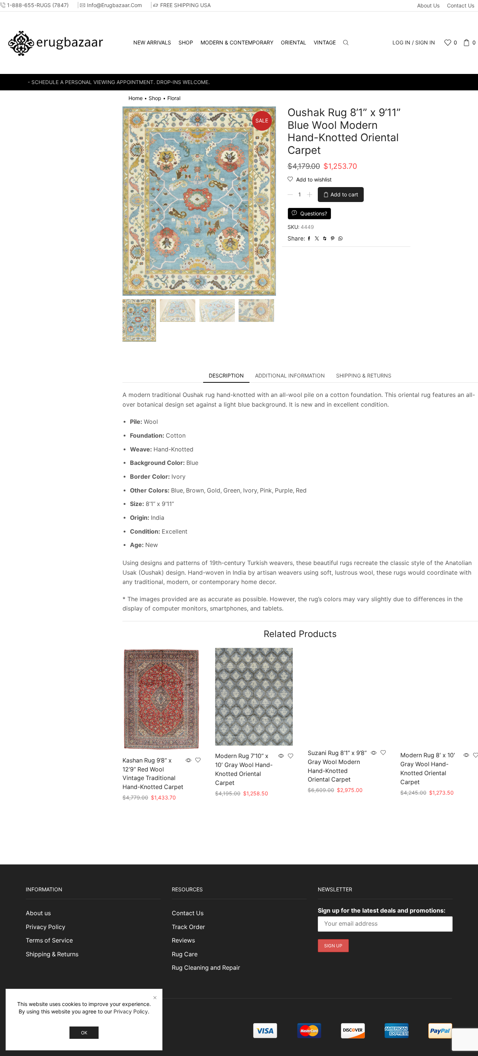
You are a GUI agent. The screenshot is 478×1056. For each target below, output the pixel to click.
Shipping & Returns (52, 954)
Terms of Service (49, 940)
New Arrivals (152, 42)
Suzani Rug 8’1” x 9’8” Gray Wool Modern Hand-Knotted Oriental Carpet (337, 766)
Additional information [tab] (290, 375)
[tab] (226, 376)
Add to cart (344, 194)
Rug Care (185, 954)
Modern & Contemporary (237, 42)
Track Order (188, 927)
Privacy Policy (45, 927)
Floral (173, 98)
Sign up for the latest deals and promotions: (382, 910)
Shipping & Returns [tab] (363, 375)
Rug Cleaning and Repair (206, 967)
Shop (186, 42)
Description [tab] (226, 375)
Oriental (293, 42)
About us (428, 5)
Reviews (183, 940)
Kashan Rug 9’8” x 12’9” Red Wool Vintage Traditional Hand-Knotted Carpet (152, 774)
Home (135, 98)
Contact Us (460, 5)
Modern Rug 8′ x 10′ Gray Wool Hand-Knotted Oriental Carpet (427, 769)
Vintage (325, 42)
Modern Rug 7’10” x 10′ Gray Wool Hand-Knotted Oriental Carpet (244, 769)
